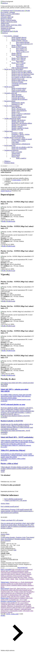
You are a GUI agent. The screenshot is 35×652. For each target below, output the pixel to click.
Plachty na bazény (6, 15)
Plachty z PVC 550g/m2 (18, 59)
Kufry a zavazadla (17, 152)
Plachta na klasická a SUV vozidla (21, 71)
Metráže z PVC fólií (17, 129)
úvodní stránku (16, 180)
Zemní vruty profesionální (19, 148)
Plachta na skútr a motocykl (19, 80)
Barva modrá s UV (21, 48)
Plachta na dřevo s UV (22, 52)
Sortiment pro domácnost (8, 28)
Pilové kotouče (16, 155)
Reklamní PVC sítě (17, 104)
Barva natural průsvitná (22, 42)
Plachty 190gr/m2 (17, 45)
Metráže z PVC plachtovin (19, 125)
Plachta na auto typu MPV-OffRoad (22, 72)
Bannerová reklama (6, 18)
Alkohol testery (16, 153)
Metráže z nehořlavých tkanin (20, 128)
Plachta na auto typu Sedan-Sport (21, 75)
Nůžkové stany (5, 23)
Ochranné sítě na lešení (18, 98)
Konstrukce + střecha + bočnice (21, 134)
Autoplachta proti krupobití (19, 83)
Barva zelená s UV (21, 50)
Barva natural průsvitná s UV (24, 44)
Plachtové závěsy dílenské (19, 117)
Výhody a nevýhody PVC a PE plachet (15, 500)
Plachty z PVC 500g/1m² (19, 58)
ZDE (14, 550)
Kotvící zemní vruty (6, 26)
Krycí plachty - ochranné (8, 12)
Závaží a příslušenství (18, 136)
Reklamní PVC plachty (18, 102)
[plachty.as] (4, 3)
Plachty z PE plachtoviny (19, 109)
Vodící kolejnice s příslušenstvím (21, 144)
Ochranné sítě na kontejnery (19, 99)
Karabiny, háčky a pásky (19, 140)
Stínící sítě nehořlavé (17, 96)
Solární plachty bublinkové (19, 91)
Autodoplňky (15, 85)
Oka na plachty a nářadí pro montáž (22, 139)
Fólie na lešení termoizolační (20, 67)
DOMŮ (3, 615)
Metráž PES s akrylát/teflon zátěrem (22, 123)
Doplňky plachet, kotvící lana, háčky (11, 25)
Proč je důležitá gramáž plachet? (13, 499)
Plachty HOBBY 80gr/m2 (19, 37)
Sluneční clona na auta (18, 79)
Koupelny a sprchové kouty (8, 601)
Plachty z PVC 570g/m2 (18, 63)
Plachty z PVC (16, 112)
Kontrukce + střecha (17, 133)
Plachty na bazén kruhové (19, 88)
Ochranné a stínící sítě (7, 17)
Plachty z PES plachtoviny (19, 110)
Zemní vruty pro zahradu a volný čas (22, 147)
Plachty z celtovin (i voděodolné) (21, 113)
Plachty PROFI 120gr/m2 (19, 39)
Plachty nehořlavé (17, 115)
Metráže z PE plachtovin (18, 120)
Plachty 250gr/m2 (17, 55)
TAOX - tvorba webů (12, 614)
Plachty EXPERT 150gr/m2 (19, 40)
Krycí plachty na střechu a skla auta (22, 77)
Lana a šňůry (15, 142)
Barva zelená (20, 61)
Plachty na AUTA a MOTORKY (10, 14)
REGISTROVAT (23, 567)
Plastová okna (15, 156)
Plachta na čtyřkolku (17, 82)
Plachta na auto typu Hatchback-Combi (23, 74)
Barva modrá (20, 64)
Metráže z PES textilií (18, 121)
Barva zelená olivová (22, 56)
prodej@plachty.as (6, 191)
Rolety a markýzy (21, 158)
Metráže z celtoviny (17, 126)
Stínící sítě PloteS (16, 94)
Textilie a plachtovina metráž (9, 22)
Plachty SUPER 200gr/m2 (19, 47)
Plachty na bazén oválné (18, 90)
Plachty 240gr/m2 (17, 53)
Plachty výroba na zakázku (8, 20)
